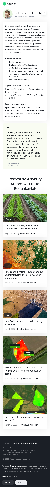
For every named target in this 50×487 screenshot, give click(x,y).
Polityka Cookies (30, 443)
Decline (8, 482)
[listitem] (25, 215)
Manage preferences (11, 476)
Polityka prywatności (11, 443)
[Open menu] (46, 3)
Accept (21, 482)
